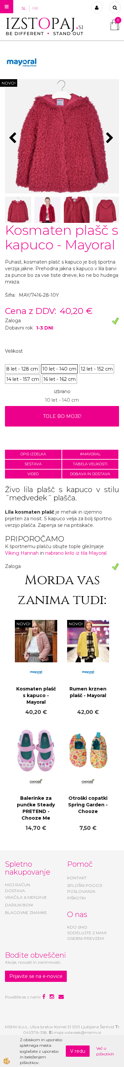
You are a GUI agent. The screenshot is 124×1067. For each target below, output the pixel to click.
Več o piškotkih (105, 1051)
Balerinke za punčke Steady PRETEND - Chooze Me (36, 808)
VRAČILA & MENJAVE (26, 897)
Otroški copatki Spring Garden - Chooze (88, 804)
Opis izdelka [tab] (33, 454)
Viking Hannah (22, 553)
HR (35, 8)
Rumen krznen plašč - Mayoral (87, 692)
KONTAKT (77, 877)
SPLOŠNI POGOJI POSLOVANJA (84, 888)
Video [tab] (33, 474)
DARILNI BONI (19, 904)
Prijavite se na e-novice (35, 976)
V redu (77, 1051)
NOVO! (9, 82)
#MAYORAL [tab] (90, 454)
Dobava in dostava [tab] (90, 474)
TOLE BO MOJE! (62, 416)
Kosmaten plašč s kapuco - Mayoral (36, 695)
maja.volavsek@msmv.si (77, 1032)
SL (23, 8)
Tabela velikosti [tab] (90, 464)
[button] (110, 138)
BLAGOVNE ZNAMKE (26, 912)
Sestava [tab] (33, 464)
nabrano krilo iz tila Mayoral (75, 553)
